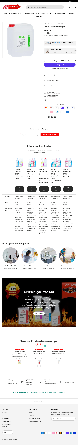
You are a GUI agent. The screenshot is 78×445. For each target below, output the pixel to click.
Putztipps (31, 415)
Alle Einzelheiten (19, 189)
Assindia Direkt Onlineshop (50, 24)
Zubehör (71, 13)
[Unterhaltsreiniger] (67, 255)
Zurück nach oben (39, 401)
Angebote (39, 16)
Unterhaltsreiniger (60, 13)
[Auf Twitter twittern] (48, 117)
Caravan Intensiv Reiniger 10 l (14, 20)
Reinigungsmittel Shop (35, 421)
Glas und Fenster (29, 266)
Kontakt (4, 412)
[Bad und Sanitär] (11, 255)
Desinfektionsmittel (31, 13)
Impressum (5, 418)
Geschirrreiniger (46, 13)
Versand (51, 35)
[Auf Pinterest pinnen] (55, 117)
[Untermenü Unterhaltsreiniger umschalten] (67, 13)
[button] (74, 7)
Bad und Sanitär (10, 266)
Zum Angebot (39, 313)
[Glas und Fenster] (29, 255)
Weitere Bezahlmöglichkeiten (60, 68)
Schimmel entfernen (34, 418)
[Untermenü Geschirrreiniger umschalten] (52, 13)
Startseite (4, 20)
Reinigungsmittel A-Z (15, 13)
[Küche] (48, 255)
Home (5, 13)
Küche (48, 266)
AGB (3, 415)
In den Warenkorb (65, 60)
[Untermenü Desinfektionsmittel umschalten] (38, 13)
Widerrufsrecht (6, 421)
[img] (39, 344)
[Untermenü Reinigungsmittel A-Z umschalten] (23, 13)
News (30, 412)
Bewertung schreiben (49, 134)
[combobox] (45, 7)
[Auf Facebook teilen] (51, 117)
